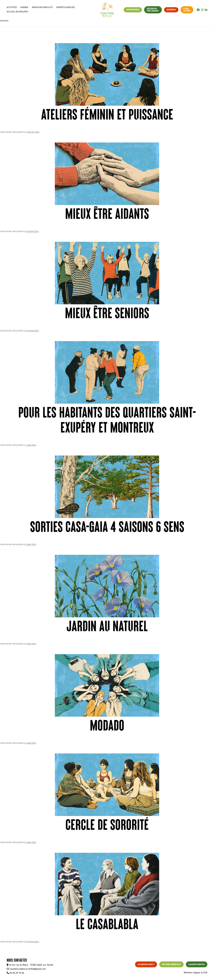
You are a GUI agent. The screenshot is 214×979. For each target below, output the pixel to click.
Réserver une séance (152, 9)
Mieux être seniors (107, 312)
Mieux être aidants (107, 213)
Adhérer (171, 9)
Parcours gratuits (42, 7)
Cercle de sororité (107, 824)
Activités (12, 7)
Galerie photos (197, 964)
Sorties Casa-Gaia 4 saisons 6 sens (107, 526)
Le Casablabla (107, 923)
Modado (107, 724)
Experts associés (65, 7)
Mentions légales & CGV (195, 972)
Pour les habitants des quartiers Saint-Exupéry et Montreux (107, 419)
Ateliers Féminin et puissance (107, 114)
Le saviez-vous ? (146, 964)
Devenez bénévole (171, 964)
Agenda (24, 7)
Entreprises (132, 9)
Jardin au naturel (107, 625)
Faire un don (186, 9)
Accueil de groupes (17, 11)
